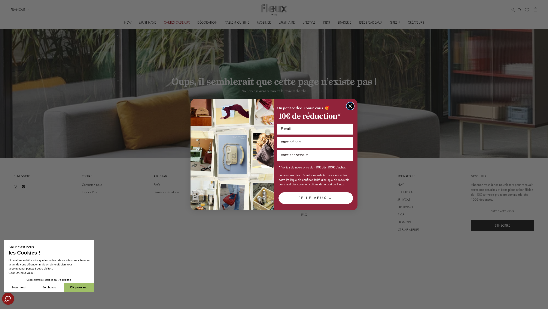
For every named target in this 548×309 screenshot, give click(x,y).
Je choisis (49, 287)
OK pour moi (79, 287)
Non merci (19, 287)
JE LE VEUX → (316, 198)
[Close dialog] (350, 106)
